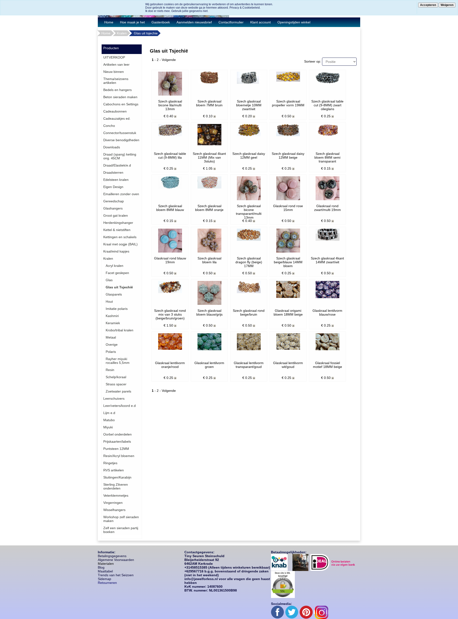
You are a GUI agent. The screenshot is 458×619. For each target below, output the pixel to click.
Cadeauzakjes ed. (116, 118)
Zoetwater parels (118, 391)
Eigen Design (113, 187)
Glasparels (114, 294)
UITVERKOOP (114, 57)
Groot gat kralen (115, 215)
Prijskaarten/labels (117, 441)
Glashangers (113, 208)
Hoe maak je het (132, 22)
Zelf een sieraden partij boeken (120, 530)
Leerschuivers (114, 398)
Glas (109, 280)
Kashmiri (112, 316)
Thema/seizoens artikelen (115, 81)
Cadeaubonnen (115, 111)
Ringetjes (110, 463)
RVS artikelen (113, 470)
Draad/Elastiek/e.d (117, 165)
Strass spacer (116, 384)
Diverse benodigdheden (121, 140)
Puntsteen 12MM (116, 449)
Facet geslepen (117, 273)
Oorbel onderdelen (117, 434)
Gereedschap (113, 201)
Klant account (260, 22)
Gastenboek (160, 22)
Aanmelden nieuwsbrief (194, 22)
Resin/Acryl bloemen (118, 456)
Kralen (122, 33)
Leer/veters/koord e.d (119, 406)
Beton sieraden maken (120, 97)
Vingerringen (113, 503)
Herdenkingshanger (118, 223)
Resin (110, 370)
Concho (109, 126)
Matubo (109, 420)
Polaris (111, 352)
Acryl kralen (114, 266)
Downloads (111, 147)
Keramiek (113, 323)
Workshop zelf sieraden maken (121, 519)
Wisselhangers (114, 510)
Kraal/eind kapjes (116, 251)
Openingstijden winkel (293, 22)
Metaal (111, 337)
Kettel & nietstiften (116, 230)
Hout (109, 301)
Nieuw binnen (113, 72)
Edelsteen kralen (116, 180)
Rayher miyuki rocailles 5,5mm (118, 361)
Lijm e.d (109, 413)
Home (108, 22)
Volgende (169, 60)
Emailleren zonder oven (121, 194)
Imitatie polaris (117, 309)
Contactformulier (231, 22)
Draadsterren (113, 172)
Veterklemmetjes (115, 495)
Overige (112, 344)
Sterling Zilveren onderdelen (115, 486)
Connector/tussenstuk (119, 133)
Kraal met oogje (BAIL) (120, 244)
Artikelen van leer (116, 64)
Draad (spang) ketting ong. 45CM (119, 156)
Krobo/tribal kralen (119, 330)
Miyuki (108, 427)
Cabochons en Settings (120, 104)
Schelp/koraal (116, 377)
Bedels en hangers (117, 90)
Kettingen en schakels (119, 237)
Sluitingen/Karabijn (117, 477)
